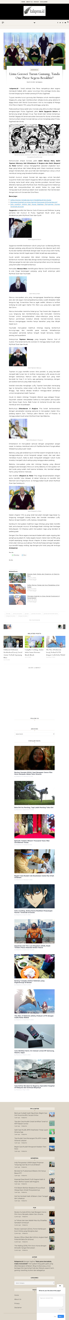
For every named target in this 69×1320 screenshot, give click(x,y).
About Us (29, 1)
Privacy (36, 1)
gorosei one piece (36, 613)
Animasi (8, 613)
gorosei (27, 613)
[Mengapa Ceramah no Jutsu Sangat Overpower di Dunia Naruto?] (8, 626)
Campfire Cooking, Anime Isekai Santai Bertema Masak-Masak (34, 652)
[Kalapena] (35, 11)
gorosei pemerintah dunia (51, 613)
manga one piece (22, 616)
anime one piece (17, 613)
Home (23, 1)
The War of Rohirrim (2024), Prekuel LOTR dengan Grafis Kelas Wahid (55, 652)
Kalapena (39, 82)
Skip (55, 1316)
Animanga (34, 69)
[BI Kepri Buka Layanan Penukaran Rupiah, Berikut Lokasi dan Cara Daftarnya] (61, 626)
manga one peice (10, 616)
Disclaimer (43, 1)
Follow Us (35, 718)
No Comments (34, 620)
